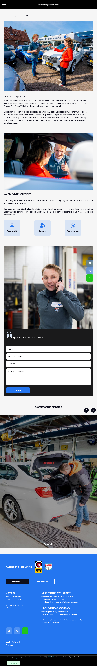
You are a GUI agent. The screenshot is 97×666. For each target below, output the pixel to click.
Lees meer (19, 659)
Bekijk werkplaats (42, 581)
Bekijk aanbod (17, 581)
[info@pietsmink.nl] (89, 263)
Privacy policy (11, 645)
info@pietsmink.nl (13, 608)
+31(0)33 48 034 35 (14, 605)
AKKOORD (13, 663)
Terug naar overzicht (19, 16)
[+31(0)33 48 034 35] (89, 270)
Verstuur (18, 390)
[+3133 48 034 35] (89, 278)
